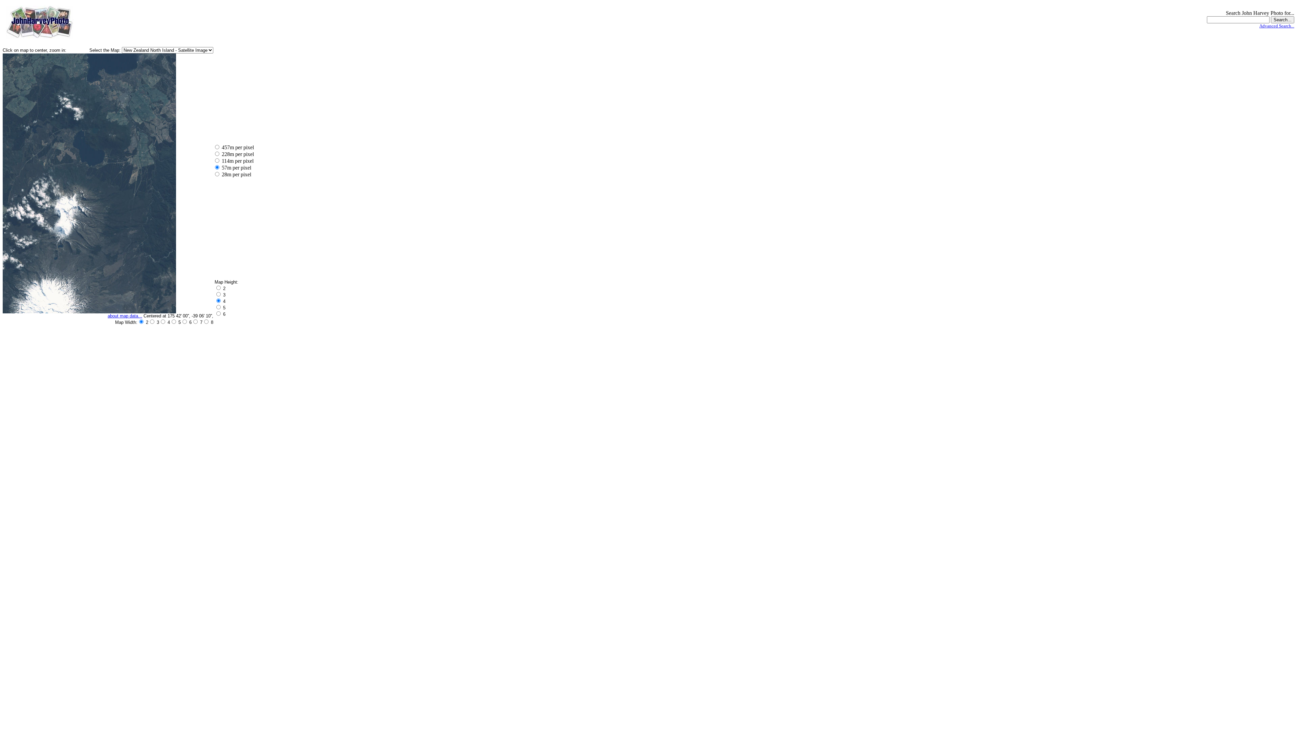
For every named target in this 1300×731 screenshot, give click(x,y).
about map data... (125, 315)
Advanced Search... (1276, 25)
